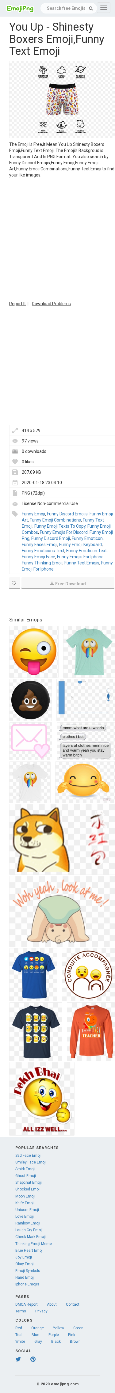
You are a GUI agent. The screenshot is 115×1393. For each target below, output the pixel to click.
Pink (71, 1335)
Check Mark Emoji (30, 1237)
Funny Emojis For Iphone (80, 556)
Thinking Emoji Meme (33, 1244)
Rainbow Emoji (27, 1223)
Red (18, 1328)
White (20, 1341)
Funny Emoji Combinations (55, 520)
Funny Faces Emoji (39, 544)
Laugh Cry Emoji (29, 1230)
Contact (72, 1304)
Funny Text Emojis (81, 562)
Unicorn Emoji (27, 1210)
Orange (37, 1328)
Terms (20, 1311)
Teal (18, 1335)
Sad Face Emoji (28, 1155)
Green (78, 1328)
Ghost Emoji (25, 1176)
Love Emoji (24, 1216)
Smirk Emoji (25, 1169)
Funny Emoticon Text (86, 550)
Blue (35, 1335)
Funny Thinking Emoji (42, 562)
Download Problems (51, 303)
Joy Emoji (23, 1257)
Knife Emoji (24, 1203)
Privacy (41, 1311)
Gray (38, 1341)
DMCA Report (26, 1304)
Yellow (58, 1328)
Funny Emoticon (87, 538)
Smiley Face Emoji (30, 1162)
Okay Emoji (24, 1264)
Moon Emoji (25, 1196)
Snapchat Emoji (28, 1182)
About (52, 1304)
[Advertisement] (57, 238)
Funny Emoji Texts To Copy (60, 526)
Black (56, 1341)
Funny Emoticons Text (43, 550)
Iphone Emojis (27, 1284)
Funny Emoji (33, 513)
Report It (17, 303)
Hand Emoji (25, 1277)
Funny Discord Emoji (50, 538)
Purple (53, 1335)
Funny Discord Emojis (67, 513)
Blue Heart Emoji (29, 1250)
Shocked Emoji (27, 1189)
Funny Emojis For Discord (64, 532)
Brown (75, 1341)
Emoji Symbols (27, 1271)
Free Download (70, 583)
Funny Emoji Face (38, 556)
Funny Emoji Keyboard (80, 544)
